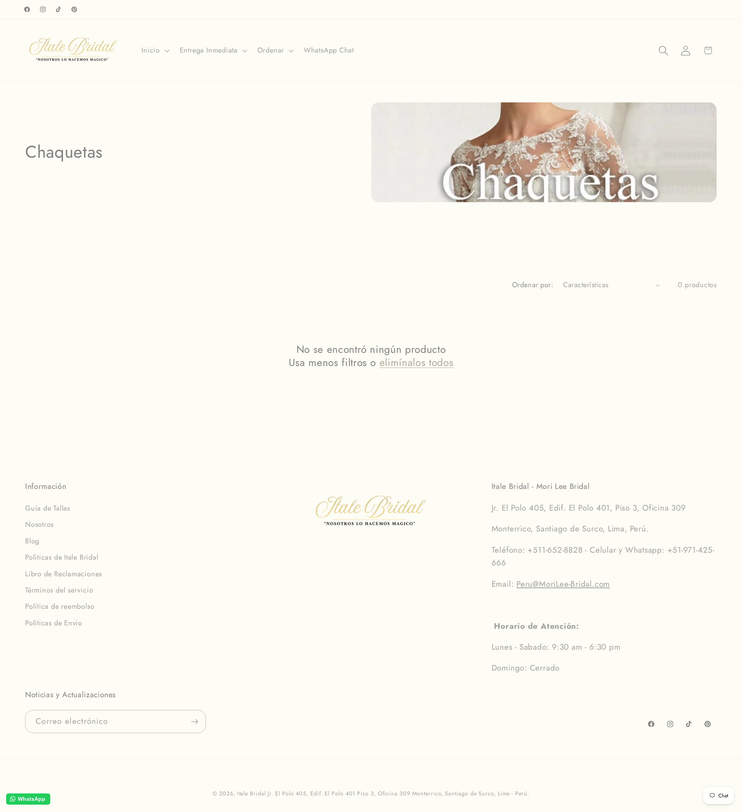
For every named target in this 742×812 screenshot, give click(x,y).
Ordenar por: (532, 285)
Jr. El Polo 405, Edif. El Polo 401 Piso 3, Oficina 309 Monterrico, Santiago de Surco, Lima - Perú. (398, 793)
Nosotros (39, 524)
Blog (32, 541)
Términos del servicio (59, 590)
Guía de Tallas (47, 508)
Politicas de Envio (53, 623)
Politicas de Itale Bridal (62, 557)
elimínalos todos (417, 362)
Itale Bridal (251, 793)
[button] (155, 50)
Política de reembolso (59, 606)
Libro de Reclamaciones (63, 574)
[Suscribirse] (195, 722)
